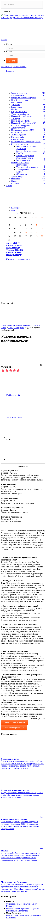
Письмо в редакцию (22, 908)
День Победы (17, 176)
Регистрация (6, 66)
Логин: (9, 44)
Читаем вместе (17, 95)
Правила (35, 908)
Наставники (21, 165)
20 (26, 232)
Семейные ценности (20, 100)
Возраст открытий (19, 111)
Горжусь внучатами (24, 158)
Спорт (14, 181)
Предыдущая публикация (14, 722)
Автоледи (15, 118)
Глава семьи (16, 107)
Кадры (19, 172)
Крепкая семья (17, 139)
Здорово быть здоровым (26, 151)
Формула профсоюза (20, 114)
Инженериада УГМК (20, 121)
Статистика (23, 911)
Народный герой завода (21, 116)
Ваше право (16, 132)
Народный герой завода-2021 (24, 123)
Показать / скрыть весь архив (19, 259)
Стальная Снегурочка (20, 125)
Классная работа (18, 137)
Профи (14, 109)
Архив (14, 210)
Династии (15, 105)
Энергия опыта (23, 160)
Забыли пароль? (19, 66)
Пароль (9, 52)
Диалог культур (18, 128)
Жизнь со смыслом (19, 144)
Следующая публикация (14, 728)
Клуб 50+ (20, 153)
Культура (15, 183)
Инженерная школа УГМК (22, 130)
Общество (15, 179)
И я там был (16, 102)
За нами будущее (18, 135)
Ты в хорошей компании (27, 167)
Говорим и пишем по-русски (23, 98)
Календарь (15, 208)
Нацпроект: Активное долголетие (26, 147)
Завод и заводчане (19, 93)
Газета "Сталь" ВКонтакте (17, 915)
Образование (22, 174)
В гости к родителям (25, 155)
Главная (9, 908)
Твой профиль (22, 169)
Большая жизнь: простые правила (26, 142)
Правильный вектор (20, 162)
